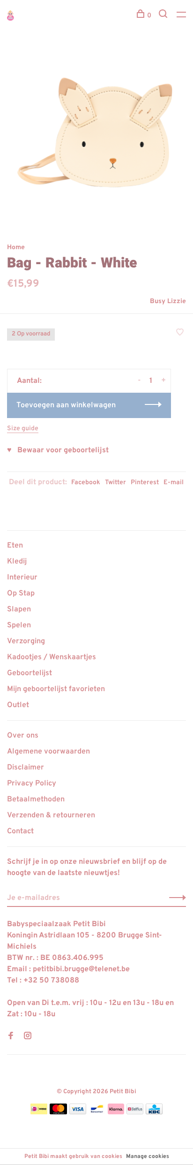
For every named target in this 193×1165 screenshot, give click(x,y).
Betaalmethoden (36, 799)
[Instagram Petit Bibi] (27, 1037)
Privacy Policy (31, 783)
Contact (20, 831)
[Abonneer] (175, 898)
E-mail (173, 483)
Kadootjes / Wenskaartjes (51, 657)
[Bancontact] (97, 1112)
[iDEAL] (38, 1112)
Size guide (22, 429)
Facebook (85, 483)
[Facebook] (11, 1037)
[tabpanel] (96, 136)
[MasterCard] (58, 1112)
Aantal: (29, 381)
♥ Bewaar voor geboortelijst (58, 450)
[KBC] (154, 1112)
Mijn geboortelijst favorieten (56, 689)
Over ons (22, 735)
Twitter (115, 483)
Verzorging (26, 641)
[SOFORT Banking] (116, 1112)
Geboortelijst (29, 673)
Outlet (18, 705)
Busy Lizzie (168, 301)
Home (16, 247)
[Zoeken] (164, 16)
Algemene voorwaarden (48, 751)
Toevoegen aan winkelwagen (66, 405)
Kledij (17, 561)
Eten (15, 545)
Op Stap (21, 593)
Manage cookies (147, 1156)
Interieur (22, 577)
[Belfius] (134, 1112)
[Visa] (78, 1112)
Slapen (19, 609)
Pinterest (145, 483)
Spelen (19, 625)
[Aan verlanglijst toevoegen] (180, 333)
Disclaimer (25, 767)
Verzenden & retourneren (51, 815)
